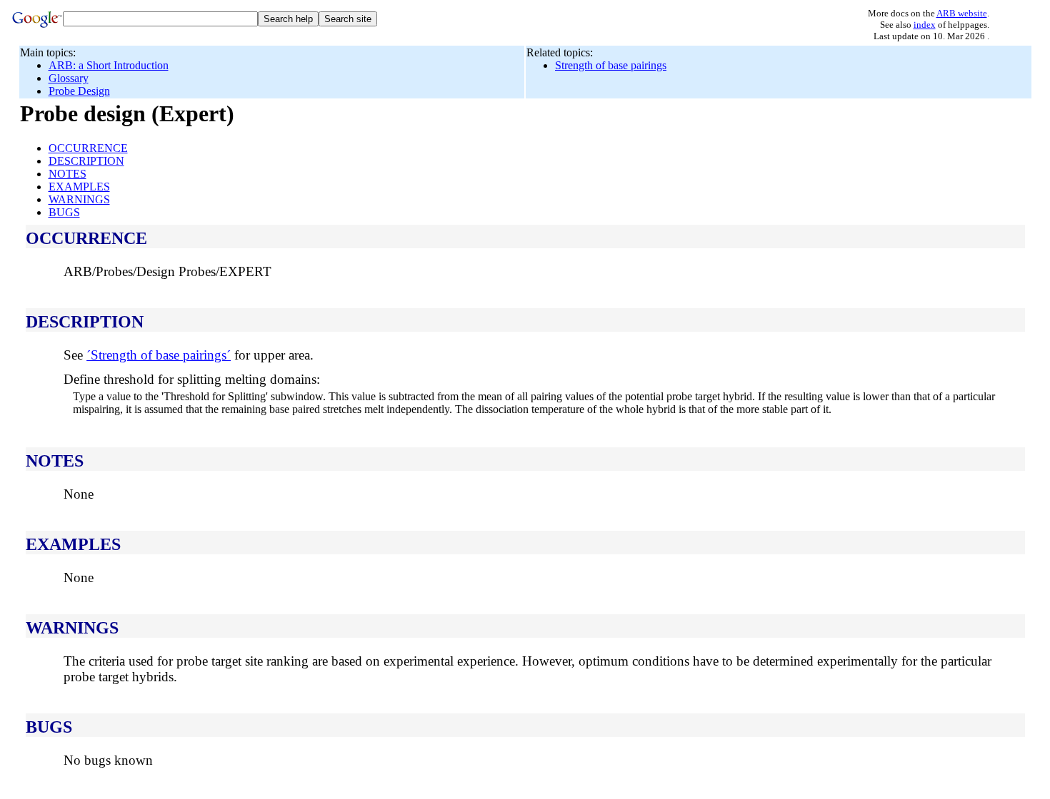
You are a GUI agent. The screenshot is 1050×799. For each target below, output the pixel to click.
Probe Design (79, 91)
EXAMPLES (79, 186)
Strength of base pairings (610, 65)
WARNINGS (79, 199)
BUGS (64, 212)
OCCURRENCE (88, 148)
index (925, 24)
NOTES (67, 174)
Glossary (69, 78)
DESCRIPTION (86, 161)
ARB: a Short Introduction (109, 65)
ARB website (961, 13)
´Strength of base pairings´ (158, 354)
